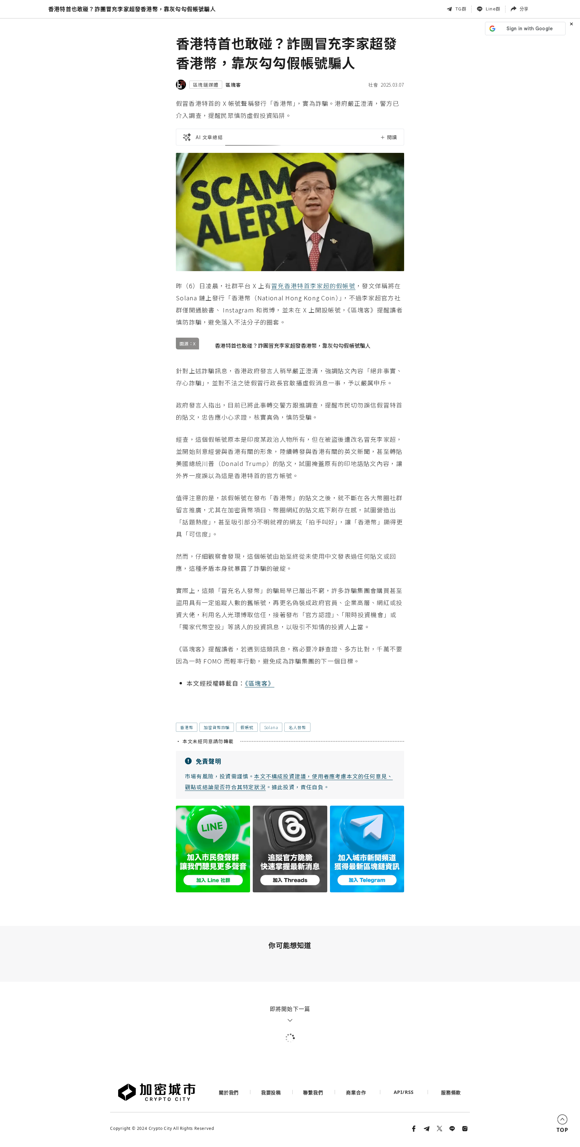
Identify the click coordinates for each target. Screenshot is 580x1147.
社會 (373, 84)
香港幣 (186, 727)
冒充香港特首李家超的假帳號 (313, 285)
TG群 (461, 9)
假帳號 (246, 727)
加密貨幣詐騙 (217, 727)
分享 (524, 9)
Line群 (493, 9)
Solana (271, 727)
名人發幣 (297, 727)
